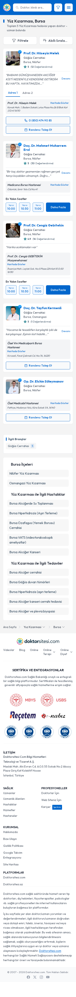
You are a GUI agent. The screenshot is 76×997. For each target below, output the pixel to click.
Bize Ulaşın (10, 839)
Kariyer (51, 807)
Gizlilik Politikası (13, 846)
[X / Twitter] (34, 977)
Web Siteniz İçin (51, 800)
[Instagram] (41, 977)
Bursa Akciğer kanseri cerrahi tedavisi (35, 601)
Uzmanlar (9, 793)
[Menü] (69, 7)
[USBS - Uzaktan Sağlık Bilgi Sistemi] (53, 700)
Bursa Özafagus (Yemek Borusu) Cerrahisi (32, 525)
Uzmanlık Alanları (14, 799)
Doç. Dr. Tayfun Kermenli (42, 308)
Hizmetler (9, 810)
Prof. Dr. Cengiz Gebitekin (44, 225)
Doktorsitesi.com (14, 877)
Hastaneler (10, 816)
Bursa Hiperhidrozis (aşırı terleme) (32, 592)
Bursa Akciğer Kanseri (24, 552)
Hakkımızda (10, 832)
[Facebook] (28, 977)
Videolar (8, 650)
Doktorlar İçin (50, 793)
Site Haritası (11, 864)
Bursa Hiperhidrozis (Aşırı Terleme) (33, 513)
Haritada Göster (59, 103)
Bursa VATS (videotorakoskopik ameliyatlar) (31, 539)
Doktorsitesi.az (13, 884)
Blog (22, 650)
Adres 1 (13, 92)
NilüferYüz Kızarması (24, 473)
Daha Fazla (58, 207)
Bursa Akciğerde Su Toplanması (31, 503)
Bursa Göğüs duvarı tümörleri (29, 582)
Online (34, 650)
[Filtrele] (58, 7)
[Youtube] (47, 977)
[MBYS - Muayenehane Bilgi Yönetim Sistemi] (23, 700)
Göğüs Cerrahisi (34, 58)
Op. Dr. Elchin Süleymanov (44, 381)
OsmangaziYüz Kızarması (27, 483)
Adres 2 (27, 93)
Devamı (66, 78)
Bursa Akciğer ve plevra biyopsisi (32, 611)
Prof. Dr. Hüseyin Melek (41, 53)
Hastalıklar (10, 804)
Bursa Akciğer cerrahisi (25, 572)
